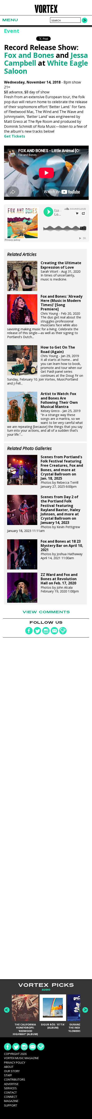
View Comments (46, 612)
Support (10, 1105)
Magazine (11, 1101)
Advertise (11, 1084)
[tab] (46, 990)
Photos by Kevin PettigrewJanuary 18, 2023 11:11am (43, 514)
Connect (10, 1097)
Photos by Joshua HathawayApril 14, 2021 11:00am (62, 549)
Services (10, 1088)
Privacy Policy (14, 1062)
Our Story (12, 1071)
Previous (7, 1010)
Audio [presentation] (46, 990)
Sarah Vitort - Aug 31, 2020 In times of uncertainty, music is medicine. (61, 271)
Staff (8, 1075)
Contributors (14, 1079)
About (8, 1067)
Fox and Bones (29, 55)
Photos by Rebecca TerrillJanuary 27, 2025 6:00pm (62, 472)
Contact (10, 1092)
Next (85, 1010)
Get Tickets (14, 136)
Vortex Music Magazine (21, 1058)
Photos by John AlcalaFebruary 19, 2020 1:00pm (60, 583)
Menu (10, 20)
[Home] (46, 12)
